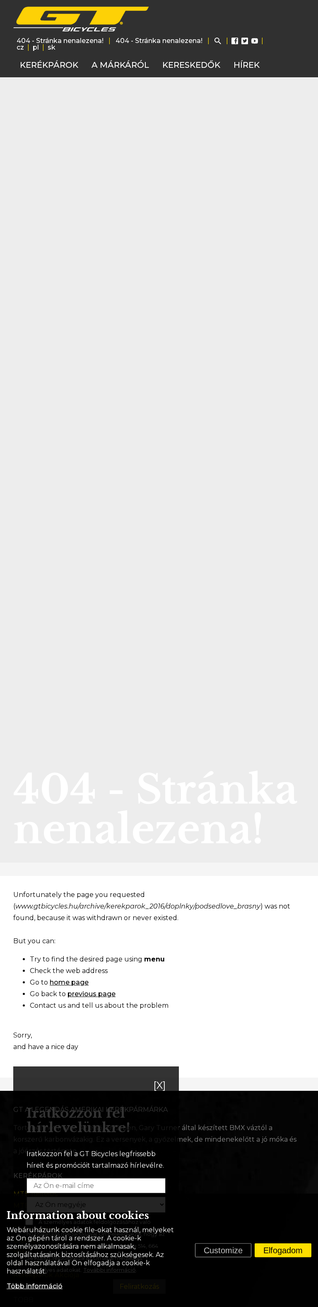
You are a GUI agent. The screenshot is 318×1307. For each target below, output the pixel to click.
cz (20, 47)
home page (69, 982)
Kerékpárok (49, 65)
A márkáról (120, 65)
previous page (91, 994)
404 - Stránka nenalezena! (60, 41)
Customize (223, 1250)
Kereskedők (191, 65)
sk (51, 47)
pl (36, 47)
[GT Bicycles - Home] (81, 19)
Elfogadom (283, 1250)
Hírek (247, 65)
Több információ (35, 1286)
